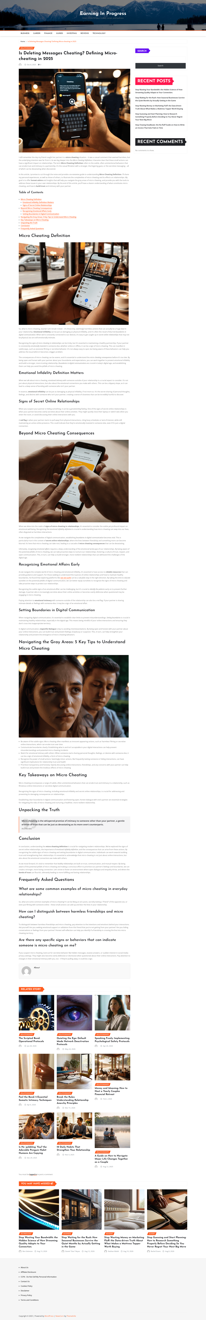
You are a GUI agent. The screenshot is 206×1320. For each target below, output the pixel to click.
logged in (33, 1174)
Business (25, 33)
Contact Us (25, 1281)
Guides (59, 33)
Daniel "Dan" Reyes (72, 1251)
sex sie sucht (66, 578)
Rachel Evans (156, 1251)
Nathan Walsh (113, 1251)
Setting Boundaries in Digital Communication (41, 214)
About (37, 968)
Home (22, 41)
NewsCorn (59, 1316)
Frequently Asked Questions (32, 228)
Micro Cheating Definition (31, 199)
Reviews (85, 33)
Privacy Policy (26, 1295)
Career (36, 33)
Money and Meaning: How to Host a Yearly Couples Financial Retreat (111, 1091)
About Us (24, 1267)
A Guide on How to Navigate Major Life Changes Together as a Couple (111, 1159)
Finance (48, 33)
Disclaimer (25, 1290)
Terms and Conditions (30, 1300)
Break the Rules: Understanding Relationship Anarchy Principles (73, 1100)
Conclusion (25, 225)
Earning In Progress (103, 13)
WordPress (49, 1316)
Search (142, 50)
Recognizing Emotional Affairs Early (37, 211)
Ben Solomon (28, 1251)
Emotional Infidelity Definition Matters (38, 202)
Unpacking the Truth (29, 223)
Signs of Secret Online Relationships (37, 205)
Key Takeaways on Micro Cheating (34, 220)
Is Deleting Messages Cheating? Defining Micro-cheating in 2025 (52, 41)
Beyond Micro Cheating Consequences (36, 208)
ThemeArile (71, 1316)
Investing (72, 33)
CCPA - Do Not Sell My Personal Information (39, 1277)
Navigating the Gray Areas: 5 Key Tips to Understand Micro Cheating (48, 217)
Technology (99, 33)
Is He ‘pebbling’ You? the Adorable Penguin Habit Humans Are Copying (33, 1150)
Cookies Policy (26, 1286)
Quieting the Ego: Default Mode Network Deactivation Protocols (73, 1041)
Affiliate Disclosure (28, 1272)
